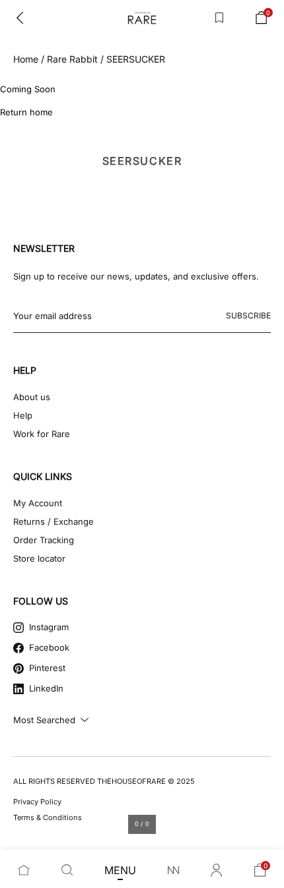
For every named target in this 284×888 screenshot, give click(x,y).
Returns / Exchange (53, 521)
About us (31, 397)
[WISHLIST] (219, 18)
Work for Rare (41, 434)
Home (25, 59)
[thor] (142, 17)
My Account (37, 503)
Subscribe (248, 315)
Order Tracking (43, 540)
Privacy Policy (37, 801)
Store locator (39, 558)
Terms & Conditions (47, 817)
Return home (26, 112)
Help (22, 415)
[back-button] (19, 17)
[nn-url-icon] (174, 870)
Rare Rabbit (72, 59)
